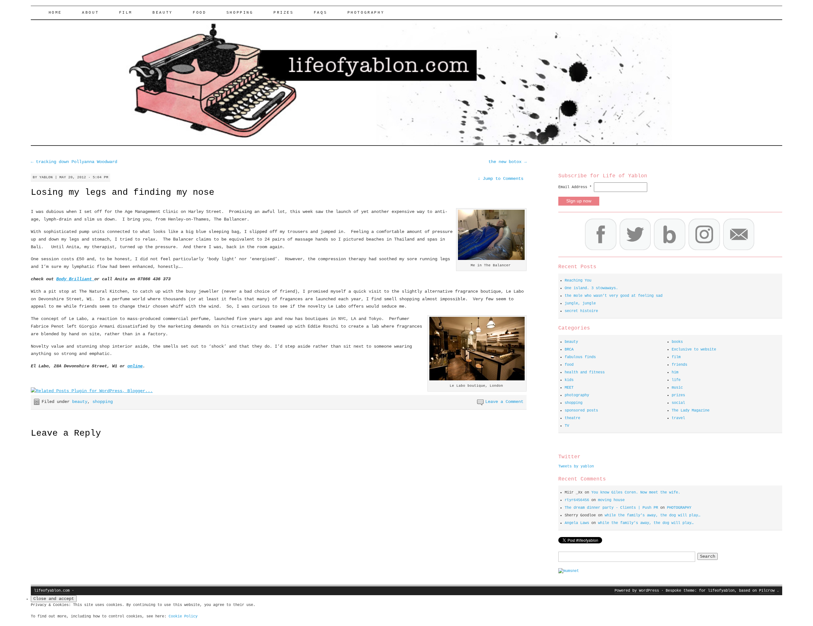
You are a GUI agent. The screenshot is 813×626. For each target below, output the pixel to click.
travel (678, 418)
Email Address (575, 187)
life (676, 380)
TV (567, 426)
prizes (678, 395)
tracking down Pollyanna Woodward (74, 161)
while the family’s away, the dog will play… (652, 515)
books (677, 342)
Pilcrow (767, 591)
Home (55, 12)
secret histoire (581, 311)
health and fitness (585, 372)
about (90, 12)
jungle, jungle (580, 303)
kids (569, 380)
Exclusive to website (694, 349)
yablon (46, 177)
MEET (569, 387)
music (677, 387)
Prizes (283, 12)
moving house (611, 500)
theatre (572, 418)
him (675, 372)
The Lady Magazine (690, 410)
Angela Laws (577, 523)
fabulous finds (580, 357)
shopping (239, 12)
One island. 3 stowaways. (591, 288)
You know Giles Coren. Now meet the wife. (635, 492)
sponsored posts (581, 410)
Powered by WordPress (637, 591)
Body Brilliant (75, 279)
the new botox (507, 161)
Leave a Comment (504, 401)
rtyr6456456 (577, 500)
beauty (162, 12)
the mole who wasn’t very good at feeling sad (613, 296)
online (135, 366)
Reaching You (578, 280)
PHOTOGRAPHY (366, 12)
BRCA (569, 349)
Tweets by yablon (576, 466)
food (199, 12)
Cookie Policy (183, 616)
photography (577, 395)
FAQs (320, 12)
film (125, 12)
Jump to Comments (500, 178)
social (678, 403)
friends (679, 365)
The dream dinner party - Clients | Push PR (611, 508)
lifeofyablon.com (52, 591)
